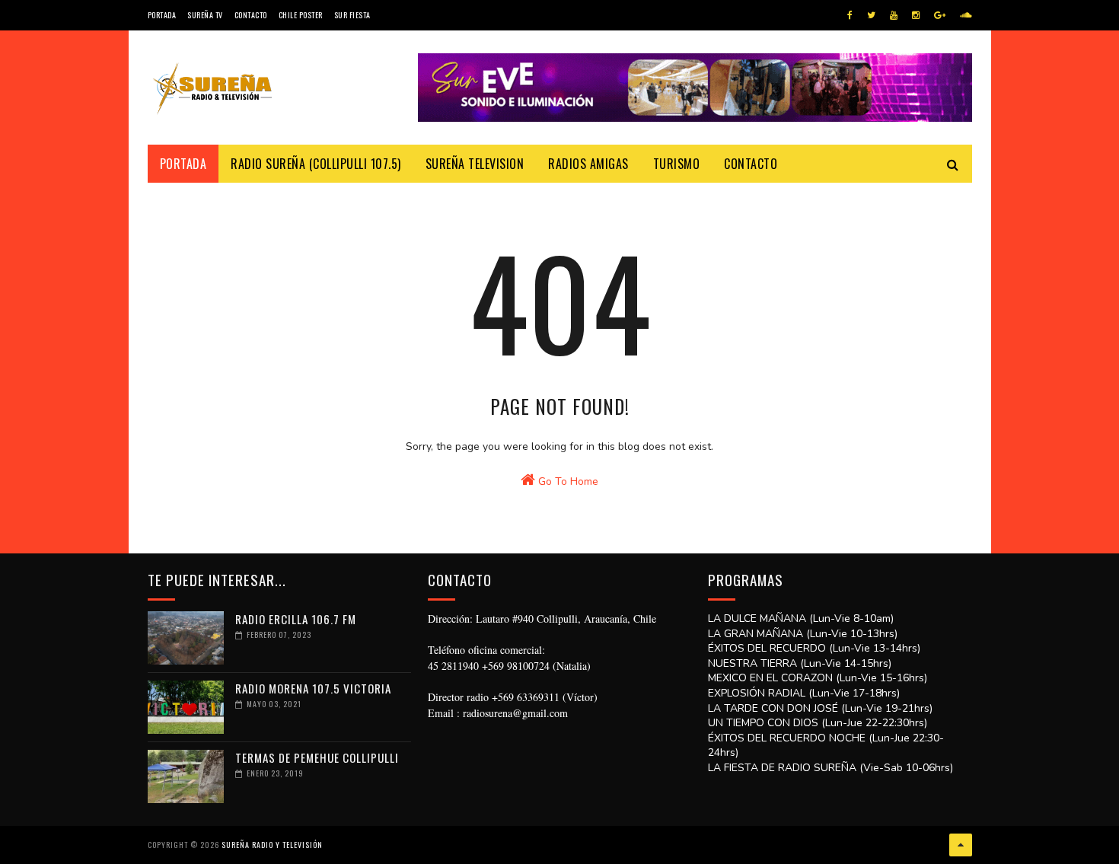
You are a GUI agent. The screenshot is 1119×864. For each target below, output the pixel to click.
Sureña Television (475, 164)
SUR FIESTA (352, 15)
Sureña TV (205, 15)
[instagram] (916, 15)
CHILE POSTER (301, 15)
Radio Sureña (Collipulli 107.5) (316, 164)
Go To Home (566, 481)
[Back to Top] (960, 845)
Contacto (250, 15)
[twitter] (871, 15)
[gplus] (940, 15)
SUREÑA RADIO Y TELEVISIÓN (272, 844)
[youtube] (894, 15)
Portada (162, 15)
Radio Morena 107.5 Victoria (313, 688)
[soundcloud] (966, 15)
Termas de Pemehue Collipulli (317, 757)
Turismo (676, 164)
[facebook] (850, 15)
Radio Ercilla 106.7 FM (295, 619)
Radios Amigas (588, 164)
